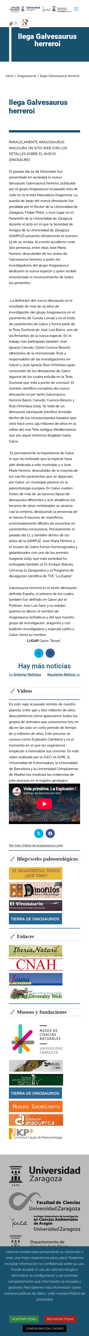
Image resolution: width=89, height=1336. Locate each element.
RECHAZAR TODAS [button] (60, 1319)
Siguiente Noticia (63, 674)
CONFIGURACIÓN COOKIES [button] (45, 1328)
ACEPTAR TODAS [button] (24, 1319)
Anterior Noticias (25, 674)
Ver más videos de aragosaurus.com (36, 845)
